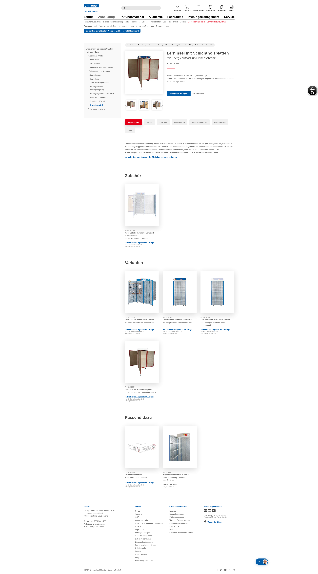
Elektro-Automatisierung (113, 22)
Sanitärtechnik (95, 75)
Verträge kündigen (142, 533)
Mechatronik (134, 31)
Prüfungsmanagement (203, 16)
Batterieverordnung (143, 539)
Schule (88, 16)
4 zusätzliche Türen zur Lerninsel (139, 233)
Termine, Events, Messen (179, 520)
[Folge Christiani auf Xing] (229, 570)
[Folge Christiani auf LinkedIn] (221, 570)
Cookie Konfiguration (143, 536)
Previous (127, 106)
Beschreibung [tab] (133, 122)
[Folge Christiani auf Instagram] (234, 570)
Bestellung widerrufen (144, 560)
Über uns (173, 529)
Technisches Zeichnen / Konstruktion (146, 22)
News (137, 511)
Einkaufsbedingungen (144, 542)
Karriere (231, 11)
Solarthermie (94, 63)
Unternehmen (221, 11)
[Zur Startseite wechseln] (91, 5)
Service (229, 16)
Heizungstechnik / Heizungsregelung (97, 88)
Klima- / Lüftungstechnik (99, 83)
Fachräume (175, 16)
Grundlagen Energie (97, 101)
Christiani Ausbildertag (178, 523)
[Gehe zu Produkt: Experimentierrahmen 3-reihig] (180, 447)
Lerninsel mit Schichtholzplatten (139, 389)
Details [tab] (149, 122)
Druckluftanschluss (133, 475)
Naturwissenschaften (107, 26)
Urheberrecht (140, 548)
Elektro (118, 31)
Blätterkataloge (198, 11)
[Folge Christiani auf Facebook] (217, 570)
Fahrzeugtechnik (90, 26)
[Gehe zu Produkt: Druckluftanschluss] (142, 447)
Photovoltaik (94, 60)
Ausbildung (106, 16)
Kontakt (138, 551)
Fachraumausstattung (92, 22)
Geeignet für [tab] (179, 122)
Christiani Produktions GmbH (181, 533)
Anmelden (177, 11)
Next (161, 106)
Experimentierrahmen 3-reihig (176, 475)
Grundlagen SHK (97, 105)
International (210, 11)
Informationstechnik (126, 26)
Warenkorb (187, 11)
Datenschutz (140, 526)
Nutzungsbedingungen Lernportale (149, 523)
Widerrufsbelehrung (143, 520)
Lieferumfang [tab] (220, 122)
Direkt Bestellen (141, 554)
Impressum (139, 529)
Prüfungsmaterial (131, 16)
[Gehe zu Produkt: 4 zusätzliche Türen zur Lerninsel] (142, 205)
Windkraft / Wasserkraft (99, 97)
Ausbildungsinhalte (95, 56)
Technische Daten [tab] (199, 122)
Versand (138, 514)
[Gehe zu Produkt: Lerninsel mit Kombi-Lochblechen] (142, 292)
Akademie (156, 16)
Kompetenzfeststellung (145, 26)
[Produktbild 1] (131, 105)
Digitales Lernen (162, 26)
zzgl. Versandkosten (219, 515)
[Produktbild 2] (144, 105)
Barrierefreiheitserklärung (145, 545)
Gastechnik (94, 79)
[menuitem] (93, 22)
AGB (137, 517)
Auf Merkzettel (198, 93)
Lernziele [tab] (163, 122)
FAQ (137, 557)
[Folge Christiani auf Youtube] (225, 570)
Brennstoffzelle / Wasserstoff (101, 67)
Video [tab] (130, 130)
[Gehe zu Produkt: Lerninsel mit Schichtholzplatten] (142, 362)
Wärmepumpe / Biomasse (100, 71)
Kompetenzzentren (177, 514)
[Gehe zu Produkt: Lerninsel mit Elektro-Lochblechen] (180, 292)
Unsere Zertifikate (214, 522)
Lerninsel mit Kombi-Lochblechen (139, 320)
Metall (127, 22)
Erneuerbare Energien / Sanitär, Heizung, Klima (207, 22)
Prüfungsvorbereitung (96, 109)
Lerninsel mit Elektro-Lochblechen (178, 320)
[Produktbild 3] (156, 105)
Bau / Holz (167, 22)
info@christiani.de (97, 526)
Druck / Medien (179, 22)
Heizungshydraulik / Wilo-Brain (102, 93)
